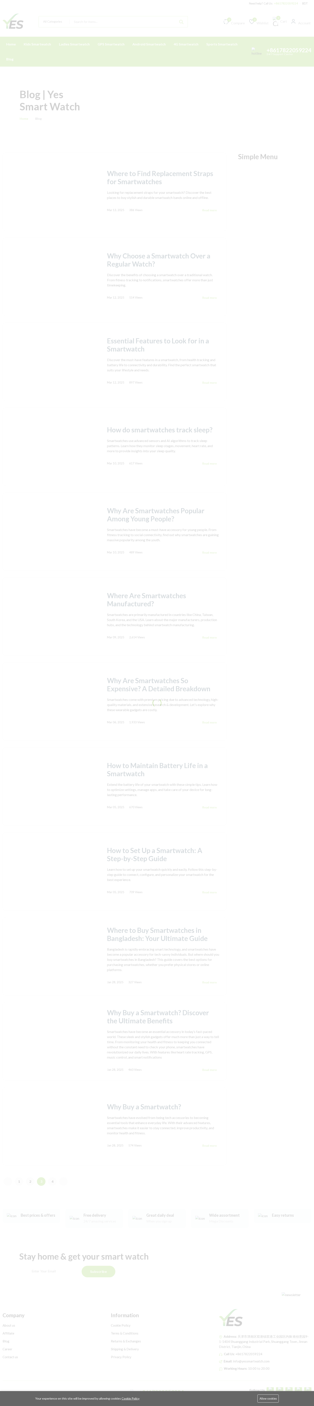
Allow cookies (268, 1398)
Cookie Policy (130, 1398)
